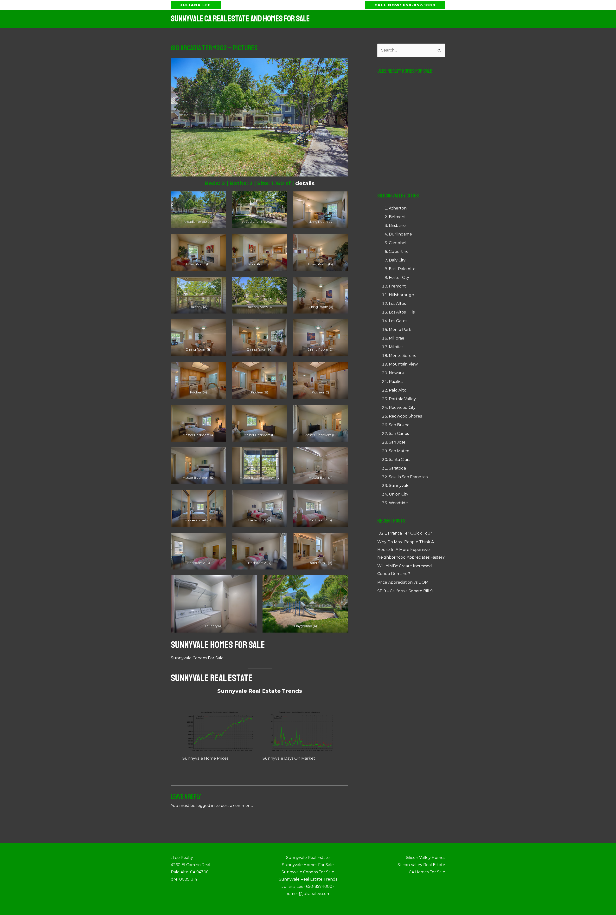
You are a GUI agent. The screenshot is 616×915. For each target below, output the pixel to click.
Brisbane (397, 225)
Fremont (397, 286)
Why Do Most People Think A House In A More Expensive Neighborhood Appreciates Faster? (411, 550)
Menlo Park (400, 329)
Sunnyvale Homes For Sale (218, 645)
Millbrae (396, 338)
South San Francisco (408, 477)
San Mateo (399, 451)
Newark (396, 373)
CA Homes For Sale (427, 872)
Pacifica (396, 381)
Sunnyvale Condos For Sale (197, 658)
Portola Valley (402, 399)
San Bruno (399, 425)
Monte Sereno (403, 355)
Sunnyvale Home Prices (205, 758)
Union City (398, 494)
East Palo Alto (402, 269)
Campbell (398, 243)
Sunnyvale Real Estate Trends (259, 691)
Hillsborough (401, 295)
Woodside (398, 503)
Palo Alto (397, 390)
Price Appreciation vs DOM (403, 582)
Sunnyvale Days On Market (289, 758)
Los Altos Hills (402, 312)
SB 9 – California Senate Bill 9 (405, 591)
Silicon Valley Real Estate (421, 865)
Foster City (399, 277)
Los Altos (397, 303)
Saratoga (397, 468)
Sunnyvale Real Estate (211, 678)
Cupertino (399, 251)
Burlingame (400, 234)
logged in (205, 805)
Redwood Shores (405, 416)
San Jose (397, 442)
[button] (196, 5)
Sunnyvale (399, 485)
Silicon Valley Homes (425, 857)
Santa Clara (400, 459)
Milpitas (396, 347)
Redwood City (402, 407)
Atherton (398, 208)
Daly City (397, 260)
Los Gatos (398, 321)
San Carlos (399, 433)
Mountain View (403, 364)
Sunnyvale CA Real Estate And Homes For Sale (240, 18)
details (304, 183)
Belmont (397, 217)
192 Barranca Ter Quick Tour (404, 533)
